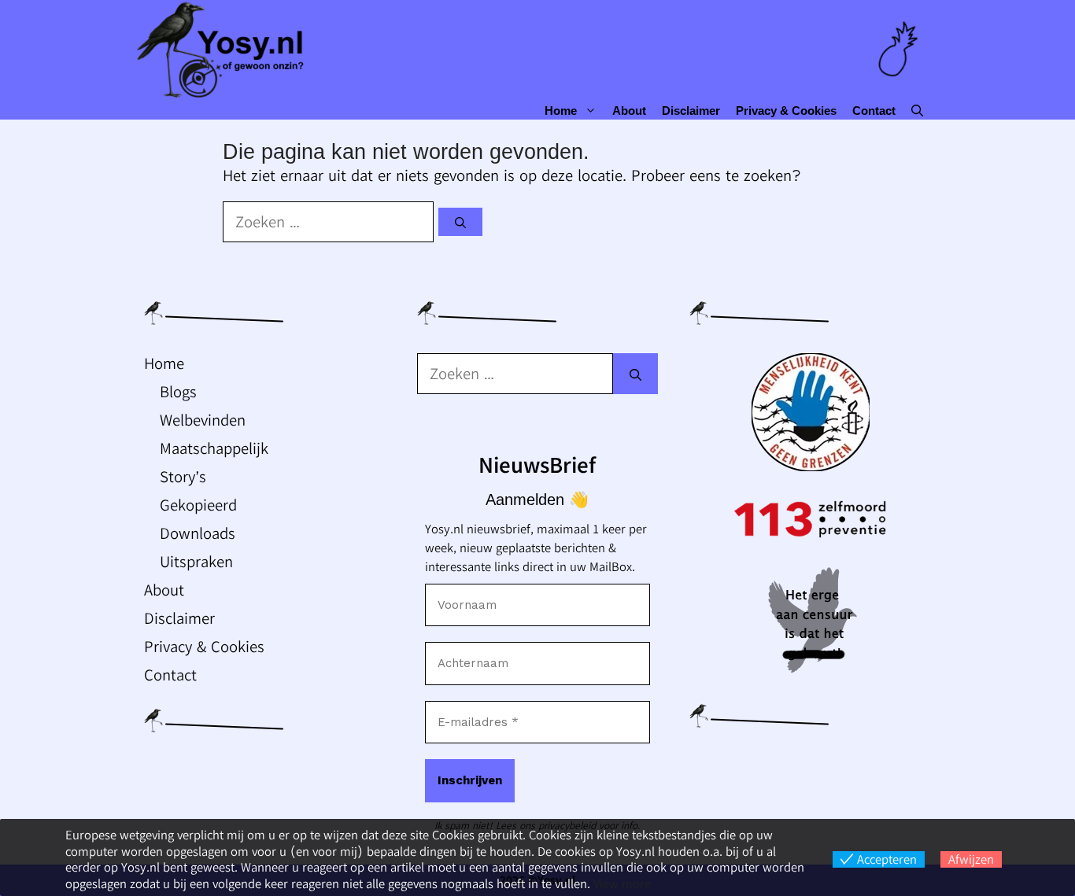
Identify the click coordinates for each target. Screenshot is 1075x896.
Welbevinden (203, 420)
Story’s (183, 476)
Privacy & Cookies (786, 110)
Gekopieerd (198, 504)
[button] (917, 110)
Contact (874, 110)
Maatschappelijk (214, 448)
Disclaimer (691, 110)
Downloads (197, 533)
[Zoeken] (460, 222)
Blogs (178, 391)
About (629, 110)
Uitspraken (196, 561)
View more (622, 883)
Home (561, 110)
